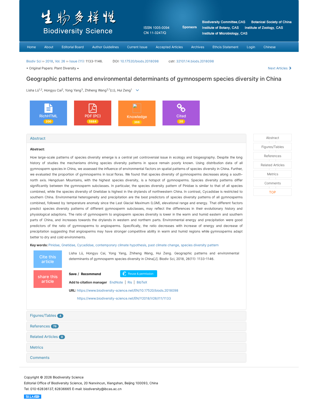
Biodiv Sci (33, 61)
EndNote (116, 282)
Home (31, 47)
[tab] (136, 138)
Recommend (91, 274)
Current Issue (137, 47)
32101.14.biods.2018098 (195, 61)
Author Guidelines (105, 47)
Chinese (270, 47)
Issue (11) (76, 61)
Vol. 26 (60, 61)
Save (73, 274)
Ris (130, 282)
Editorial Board (73, 47)
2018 (49, 61)
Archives (197, 47)
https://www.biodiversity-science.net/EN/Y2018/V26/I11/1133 (124, 298)
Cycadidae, (86, 245)
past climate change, (164, 245)
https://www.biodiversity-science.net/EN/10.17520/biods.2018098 (127, 290)
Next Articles (278, 68)
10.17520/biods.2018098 (139, 61)
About (48, 47)
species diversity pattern (200, 245)
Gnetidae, (69, 245)
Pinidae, (54, 245)
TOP (272, 192)
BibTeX (142, 282)
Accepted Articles (169, 47)
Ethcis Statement (225, 47)
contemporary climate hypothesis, (121, 245)
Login (251, 47)
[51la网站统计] (32, 396)
